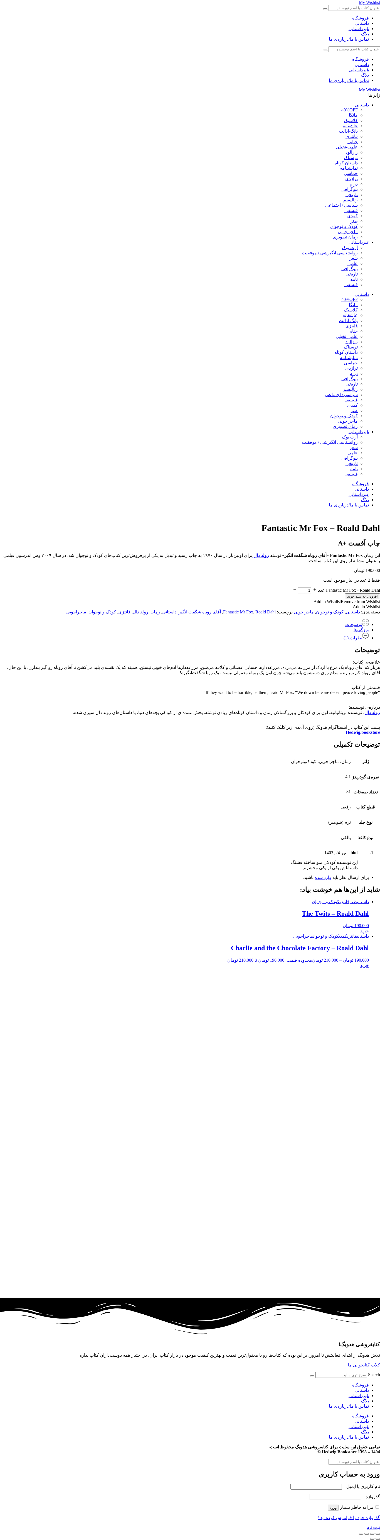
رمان (155, 612)
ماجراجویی (348, 231)
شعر (353, 258)
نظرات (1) (353, 637)
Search (374, 1374)
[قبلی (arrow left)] (378, 1539)
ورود (333, 1507)
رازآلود (352, 152)
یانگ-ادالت (348, 131)
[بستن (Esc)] (361, 1534)
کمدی (352, 215)
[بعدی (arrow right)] (372, 1539)
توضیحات (353, 624)
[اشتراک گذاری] (366, 1534)
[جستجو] (325, 9)
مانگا (353, 115)
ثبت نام (373, 1527)
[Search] (312, 1376)
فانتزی (352, 136)
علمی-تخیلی (347, 147)
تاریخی (352, 194)
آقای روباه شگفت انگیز (200, 612)
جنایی (352, 141)
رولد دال (140, 612)
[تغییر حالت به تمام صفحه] (372, 1534)
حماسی (351, 173)
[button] (347, 601)
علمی (352, 263)
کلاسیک (351, 120)
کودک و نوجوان (344, 226)
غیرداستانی (359, 28)
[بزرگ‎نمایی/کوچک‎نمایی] (378, 1534)
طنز (354, 221)
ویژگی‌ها (361, 629)
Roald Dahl (265, 612)
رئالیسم (350, 200)
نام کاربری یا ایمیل (361, 1486)
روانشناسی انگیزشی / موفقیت (330, 252)
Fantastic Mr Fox (238, 612)
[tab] (184, 623)
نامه (354, 279)
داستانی (362, 23)
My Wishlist (369, 2)
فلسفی (351, 210)
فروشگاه (360, 18)
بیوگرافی (349, 189)
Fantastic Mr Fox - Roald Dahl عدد (349, 590)
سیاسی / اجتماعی (341, 205)
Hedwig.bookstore (363, 732)
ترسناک (351, 157)
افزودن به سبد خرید (362, 596)
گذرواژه (371, 1496)
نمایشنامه (349, 168)
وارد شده (323, 877)
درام (354, 184)
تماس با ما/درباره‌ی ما (349, 39)
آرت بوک (350, 247)
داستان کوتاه (346, 162)
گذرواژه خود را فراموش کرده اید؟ (349, 1517)
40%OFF (349, 110)
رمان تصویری (345, 237)
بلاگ (365, 33)
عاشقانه (350, 125)
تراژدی (351, 178)
